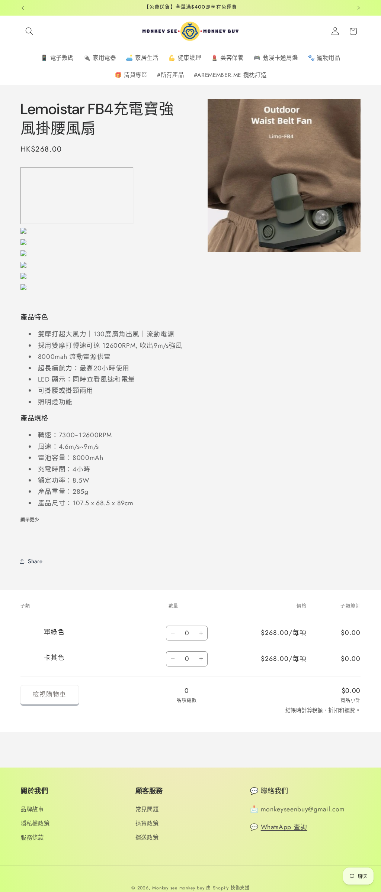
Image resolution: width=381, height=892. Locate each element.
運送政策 (147, 838)
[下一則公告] (358, 8)
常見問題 (147, 809)
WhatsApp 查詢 (284, 827)
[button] (29, 31)
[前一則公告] (23, 8)
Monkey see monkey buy (178, 888)
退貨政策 (147, 824)
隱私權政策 (34, 824)
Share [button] (35, 561)
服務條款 (32, 838)
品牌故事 (32, 809)
